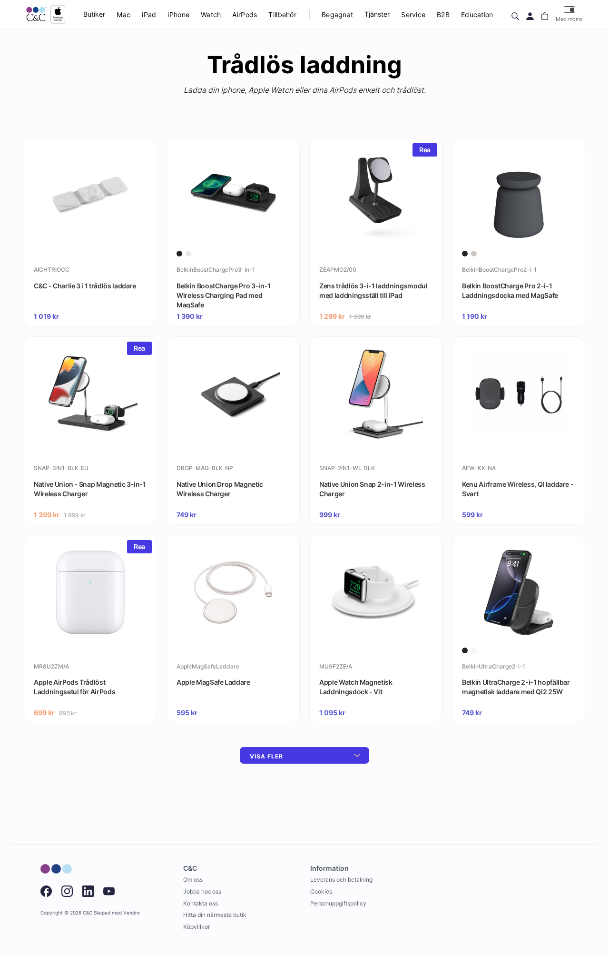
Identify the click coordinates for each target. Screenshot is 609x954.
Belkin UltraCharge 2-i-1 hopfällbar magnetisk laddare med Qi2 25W (516, 687)
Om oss (193, 879)
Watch (211, 14)
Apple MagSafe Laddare (213, 682)
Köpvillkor (196, 926)
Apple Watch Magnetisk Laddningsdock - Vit (356, 687)
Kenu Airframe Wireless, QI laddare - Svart (517, 489)
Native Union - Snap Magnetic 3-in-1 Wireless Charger (90, 489)
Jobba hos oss (202, 891)
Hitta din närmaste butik (214, 914)
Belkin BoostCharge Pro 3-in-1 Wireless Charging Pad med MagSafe (224, 295)
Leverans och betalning (341, 879)
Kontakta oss (200, 903)
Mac (123, 14)
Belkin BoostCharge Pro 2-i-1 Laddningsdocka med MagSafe (510, 290)
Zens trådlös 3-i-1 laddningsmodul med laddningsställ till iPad (373, 290)
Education (477, 14)
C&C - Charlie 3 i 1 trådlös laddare (85, 286)
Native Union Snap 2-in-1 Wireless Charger (372, 489)
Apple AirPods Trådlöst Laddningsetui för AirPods (74, 687)
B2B (443, 14)
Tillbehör (282, 14)
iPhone (178, 14)
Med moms (569, 19)
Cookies (321, 891)
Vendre (131, 912)
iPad (149, 14)
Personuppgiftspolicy (338, 903)
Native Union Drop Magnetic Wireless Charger (220, 489)
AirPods (244, 14)
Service (413, 14)
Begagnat (337, 14)
